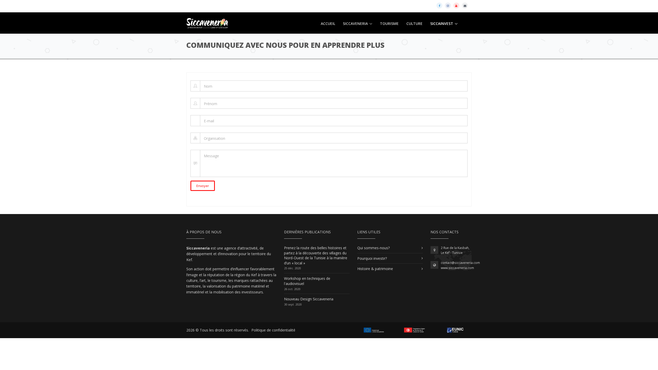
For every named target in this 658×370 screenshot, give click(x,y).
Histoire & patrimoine (375, 268)
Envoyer (202, 185)
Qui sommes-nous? (373, 247)
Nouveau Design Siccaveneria (308, 299)
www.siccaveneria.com (457, 268)
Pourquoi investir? (372, 258)
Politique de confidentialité (273, 330)
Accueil (328, 23)
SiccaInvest (441, 23)
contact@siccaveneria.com (460, 263)
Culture (414, 23)
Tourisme (389, 23)
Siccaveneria (355, 23)
